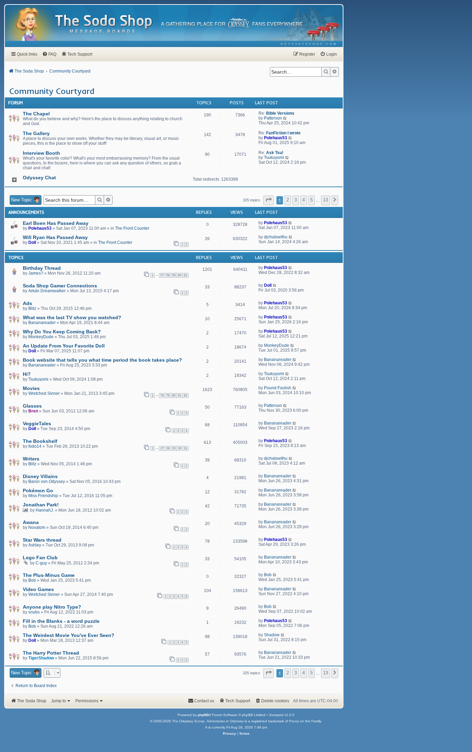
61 (185, 275)
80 (174, 395)
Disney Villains (40, 476)
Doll (32, 242)
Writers (31, 458)
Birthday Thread (42, 268)
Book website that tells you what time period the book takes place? (102, 360)
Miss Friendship (43, 495)
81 (179, 395)
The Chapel (36, 113)
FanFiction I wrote (283, 133)
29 (174, 448)
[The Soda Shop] (104, 24)
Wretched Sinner (44, 393)
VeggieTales (37, 423)
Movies (31, 388)
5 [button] (311, 199)
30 (179, 448)
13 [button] (325, 199)
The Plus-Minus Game (49, 575)
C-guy (41, 563)
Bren (33, 411)
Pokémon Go (38, 490)
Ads (27, 303)
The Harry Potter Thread (51, 653)
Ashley (34, 545)
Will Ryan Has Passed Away (55, 237)
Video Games (38, 589)
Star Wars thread (42, 540)
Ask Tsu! (274, 152)
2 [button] (287, 199)
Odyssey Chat (39, 177)
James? (35, 273)
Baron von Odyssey (46, 481)
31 (185, 448)
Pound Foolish (277, 387)
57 (162, 275)
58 (168, 275)
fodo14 (34, 446)
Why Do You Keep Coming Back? (62, 331)
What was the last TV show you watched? (72, 317)
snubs (34, 612)
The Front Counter (132, 228)
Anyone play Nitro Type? (52, 607)
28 (168, 448)
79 (168, 395)
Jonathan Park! (41, 504)
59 (174, 275)
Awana (31, 522)
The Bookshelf (40, 441)
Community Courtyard (51, 91)
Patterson (273, 118)
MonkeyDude (41, 336)
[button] (268, 200)
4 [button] (303, 199)
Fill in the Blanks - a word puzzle (61, 621)
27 (162, 448)
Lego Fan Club (40, 557)
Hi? (27, 374)
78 (162, 395)
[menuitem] (309, 44)
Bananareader (42, 322)
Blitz (32, 308)
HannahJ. (45, 510)
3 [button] (295, 199)
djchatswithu (275, 237)
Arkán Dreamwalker (47, 290)
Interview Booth (41, 153)
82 (185, 395)
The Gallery (36, 133)
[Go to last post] (290, 222)
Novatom (36, 527)
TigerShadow (41, 658)
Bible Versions (280, 113)
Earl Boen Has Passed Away (55, 223)
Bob (32, 580)
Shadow (272, 634)
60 (179, 275)
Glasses (32, 406)
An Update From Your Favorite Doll (64, 346)
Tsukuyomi (274, 157)
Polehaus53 (275, 137)
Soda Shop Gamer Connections (60, 285)
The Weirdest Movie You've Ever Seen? (68, 635)
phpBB (203, 715)
